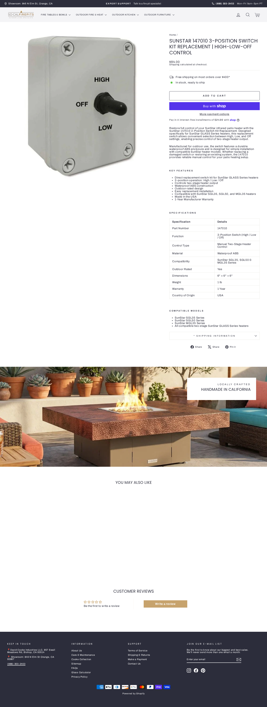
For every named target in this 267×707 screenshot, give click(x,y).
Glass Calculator (81, 672)
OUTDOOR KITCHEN (124, 14)
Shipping (174, 64)
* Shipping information (214, 336)
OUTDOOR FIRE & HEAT (90, 14)
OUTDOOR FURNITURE (158, 14)
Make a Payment (137, 659)
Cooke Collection (81, 659)
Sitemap (76, 663)
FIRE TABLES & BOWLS (54, 14)
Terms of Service (137, 650)
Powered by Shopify (133, 693)
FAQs (74, 668)
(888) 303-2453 (16, 664)
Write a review (165, 603)
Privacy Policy (79, 677)
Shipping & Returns (139, 655)
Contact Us (134, 663)
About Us (76, 650)
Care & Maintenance (83, 655)
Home (172, 35)
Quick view (37, 550)
